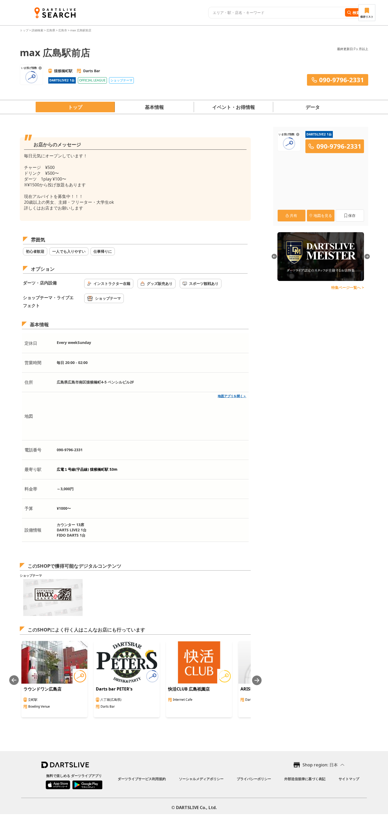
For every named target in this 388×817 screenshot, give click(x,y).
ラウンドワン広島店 (42, 689)
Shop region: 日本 (320, 765)
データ (313, 107)
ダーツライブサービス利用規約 (142, 778)
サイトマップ (349, 778)
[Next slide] (257, 680)
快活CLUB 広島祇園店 (189, 689)
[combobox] (276, 12)
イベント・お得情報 (233, 107)
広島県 (50, 30)
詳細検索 (38, 30)
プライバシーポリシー (254, 778)
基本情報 (154, 107)
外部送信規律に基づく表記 (304, 778)
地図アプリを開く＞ (232, 396)
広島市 (62, 30)
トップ (24, 30)
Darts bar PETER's (114, 689)
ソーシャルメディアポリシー (201, 778)
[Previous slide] (14, 680)
